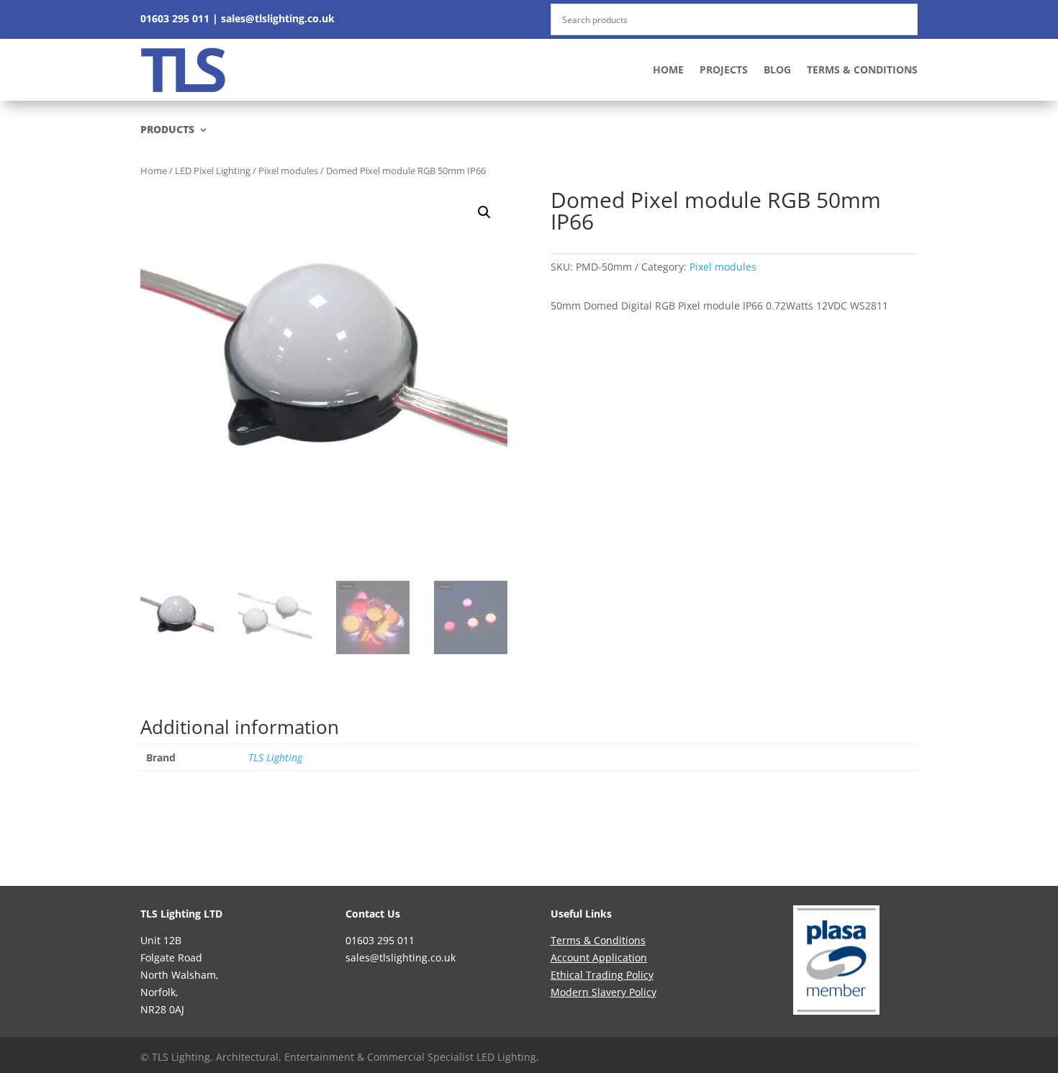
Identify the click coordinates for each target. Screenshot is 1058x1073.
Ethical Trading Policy (602, 975)
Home (668, 69)
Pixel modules (288, 170)
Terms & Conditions (862, 69)
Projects (724, 69)
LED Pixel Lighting (212, 170)
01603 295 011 (174, 18)
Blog (777, 69)
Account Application (599, 957)
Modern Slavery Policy (603, 992)
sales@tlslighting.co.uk (278, 18)
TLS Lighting (275, 757)
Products (167, 130)
